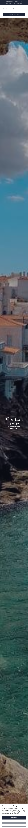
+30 (18, 3)
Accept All (14, 817)
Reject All (14, 825)
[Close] (26, 805)
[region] (14, 816)
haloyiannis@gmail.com (15, 1)
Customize (14, 821)
